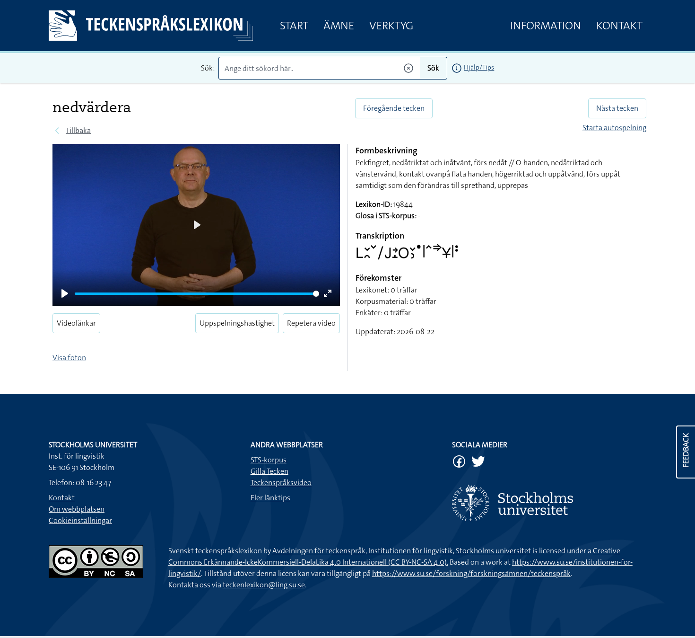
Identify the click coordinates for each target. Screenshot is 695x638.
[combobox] (319, 68)
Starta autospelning (614, 128)
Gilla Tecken (269, 471)
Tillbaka (78, 130)
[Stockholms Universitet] (549, 503)
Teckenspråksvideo (281, 482)
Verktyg (391, 25)
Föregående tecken (394, 108)
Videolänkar (76, 323)
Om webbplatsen (76, 509)
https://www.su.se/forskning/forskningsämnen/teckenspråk (471, 573)
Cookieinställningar (80, 520)
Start (294, 25)
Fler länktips (270, 498)
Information (545, 25)
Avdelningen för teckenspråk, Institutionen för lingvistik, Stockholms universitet (401, 551)
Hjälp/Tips (479, 67)
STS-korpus (269, 460)
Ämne (338, 25)
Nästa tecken (617, 108)
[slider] (197, 293)
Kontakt (619, 25)
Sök (433, 68)
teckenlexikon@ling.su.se (264, 585)
